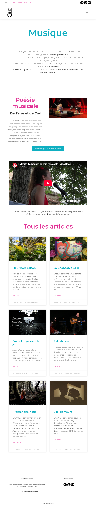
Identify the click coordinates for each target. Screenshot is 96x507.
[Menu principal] (87, 12)
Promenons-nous (24, 411)
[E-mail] (82, 2)
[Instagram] (85, 2)
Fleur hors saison (24, 267)
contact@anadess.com (20, 2)
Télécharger (64, 214)
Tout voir (16, 296)
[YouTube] (89, 2)
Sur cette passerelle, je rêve (26, 342)
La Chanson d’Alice (67, 267)
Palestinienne (63, 341)
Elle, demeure (63, 411)
